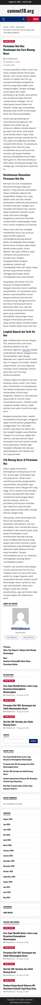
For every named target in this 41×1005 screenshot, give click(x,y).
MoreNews (14, 1002)
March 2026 (7, 845)
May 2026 (6, 834)
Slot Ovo (26, 349)
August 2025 (7, 881)
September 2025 (9, 876)
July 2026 (6, 824)
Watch (35, 19)
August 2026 (7, 819)
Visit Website (11, 637)
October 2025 (8, 871)
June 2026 (7, 829)
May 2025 (6, 897)
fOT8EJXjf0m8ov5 (11, 59)
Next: (17, 661)
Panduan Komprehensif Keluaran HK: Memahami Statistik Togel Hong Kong (20, 780)
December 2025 (9, 861)
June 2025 (7, 892)
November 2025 (9, 866)
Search (6, 735)
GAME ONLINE (9, 41)
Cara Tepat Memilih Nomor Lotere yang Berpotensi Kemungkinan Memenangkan (20, 689)
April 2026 (7, 840)
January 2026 (8, 855)
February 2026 (8, 850)
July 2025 (6, 887)
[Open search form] (23, 19)
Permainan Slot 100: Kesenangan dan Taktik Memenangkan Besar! (19, 707)
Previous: (19, 650)
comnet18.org (20, 10)
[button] (3, 19)
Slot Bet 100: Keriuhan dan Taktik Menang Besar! (18, 723)
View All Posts (29, 637)
